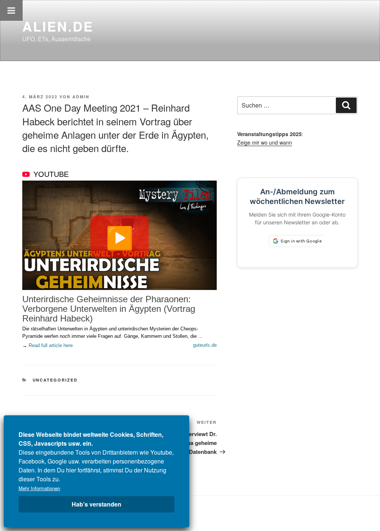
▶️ (119, 237)
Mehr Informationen (39, 488)
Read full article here (51, 345)
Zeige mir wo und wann (264, 142)
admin (80, 96)
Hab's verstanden (96, 504)
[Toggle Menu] (11, 10)
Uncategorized (55, 380)
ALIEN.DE (58, 26)
